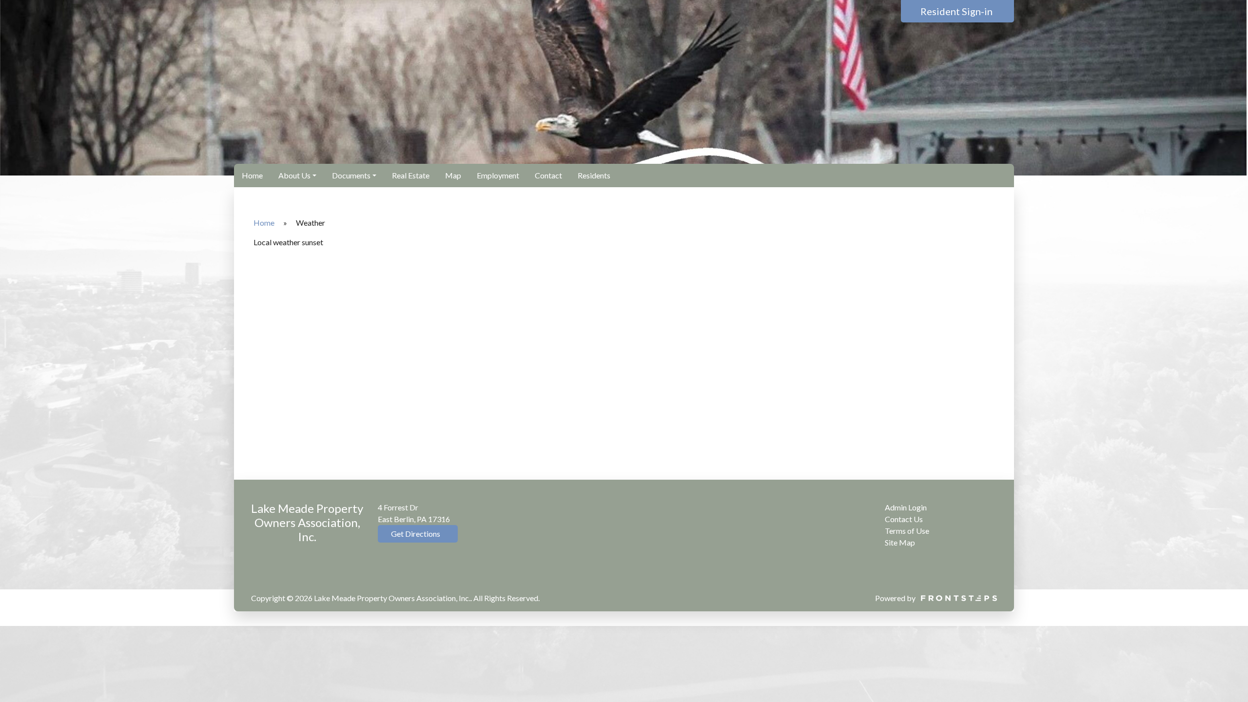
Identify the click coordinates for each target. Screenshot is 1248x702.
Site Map (900, 542)
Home (252, 175)
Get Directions (415, 533)
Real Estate (410, 175)
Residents (594, 175)
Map (453, 175)
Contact (548, 175)
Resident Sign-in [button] (957, 11)
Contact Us (904, 519)
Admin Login (906, 507)
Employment (498, 175)
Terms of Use (907, 530)
